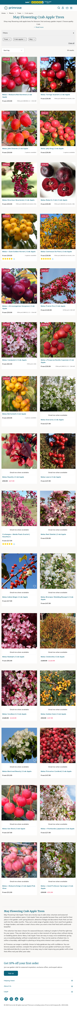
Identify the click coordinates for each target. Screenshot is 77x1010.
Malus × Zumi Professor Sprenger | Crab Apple (57, 887)
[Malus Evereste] (57, 375)
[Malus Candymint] (19, 321)
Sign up (11, 973)
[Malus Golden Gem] (57, 669)
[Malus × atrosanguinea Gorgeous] (19, 267)
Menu (71, 9)
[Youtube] (16, 999)
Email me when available (57, 415)
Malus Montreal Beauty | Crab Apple (16, 771)
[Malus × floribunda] (57, 784)
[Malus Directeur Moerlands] (19, 161)
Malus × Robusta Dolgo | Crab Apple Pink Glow (18, 887)
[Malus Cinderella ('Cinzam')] (57, 612)
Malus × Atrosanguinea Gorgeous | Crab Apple (18, 307)
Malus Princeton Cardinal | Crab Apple (56, 771)
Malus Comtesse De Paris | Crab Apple (56, 251)
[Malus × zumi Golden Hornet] (19, 212)
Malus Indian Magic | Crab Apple (15, 597)
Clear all (71, 43)
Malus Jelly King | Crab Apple (52, 148)
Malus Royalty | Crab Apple (13, 477)
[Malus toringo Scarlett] (57, 55)
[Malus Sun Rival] (19, 784)
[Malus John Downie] (19, 109)
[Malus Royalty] (19, 432)
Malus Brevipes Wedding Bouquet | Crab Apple (57, 598)
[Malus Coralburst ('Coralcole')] (19, 669)
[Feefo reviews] (38, 2)
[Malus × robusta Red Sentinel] (19, 55)
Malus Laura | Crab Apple (51, 477)
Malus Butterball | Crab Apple (14, 414)
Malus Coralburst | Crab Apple (14, 714)
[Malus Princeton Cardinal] (57, 726)
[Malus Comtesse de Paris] (57, 212)
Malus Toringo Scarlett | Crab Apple (55, 95)
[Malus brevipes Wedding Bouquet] (57, 552)
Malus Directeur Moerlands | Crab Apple (18, 200)
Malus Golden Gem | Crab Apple (53, 714)
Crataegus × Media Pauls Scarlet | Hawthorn (16, 535)
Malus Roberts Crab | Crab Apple (54, 200)
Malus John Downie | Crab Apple (15, 148)
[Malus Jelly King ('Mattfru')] (57, 109)
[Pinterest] (22, 999)
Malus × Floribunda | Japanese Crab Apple (57, 829)
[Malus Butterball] (19, 375)
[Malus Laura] (57, 432)
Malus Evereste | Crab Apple (52, 420)
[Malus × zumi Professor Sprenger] (57, 841)
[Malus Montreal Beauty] (19, 726)
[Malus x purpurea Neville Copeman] (57, 321)
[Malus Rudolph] (19, 612)
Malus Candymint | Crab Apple (14, 360)
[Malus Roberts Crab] (57, 161)
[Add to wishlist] (34, 89)
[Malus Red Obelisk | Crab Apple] (57, 489)
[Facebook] (6, 999)
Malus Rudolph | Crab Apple (13, 657)
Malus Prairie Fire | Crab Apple (53, 306)
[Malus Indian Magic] (19, 552)
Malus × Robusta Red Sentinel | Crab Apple (17, 96)
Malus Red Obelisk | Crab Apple (53, 534)
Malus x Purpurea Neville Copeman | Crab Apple (57, 361)
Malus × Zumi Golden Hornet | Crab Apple (18, 251)
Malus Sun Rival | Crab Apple (13, 829)
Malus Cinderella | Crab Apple (53, 657)
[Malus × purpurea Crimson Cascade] (19, 489)
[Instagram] (11, 999)
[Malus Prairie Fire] (57, 267)
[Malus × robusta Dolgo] (19, 841)
